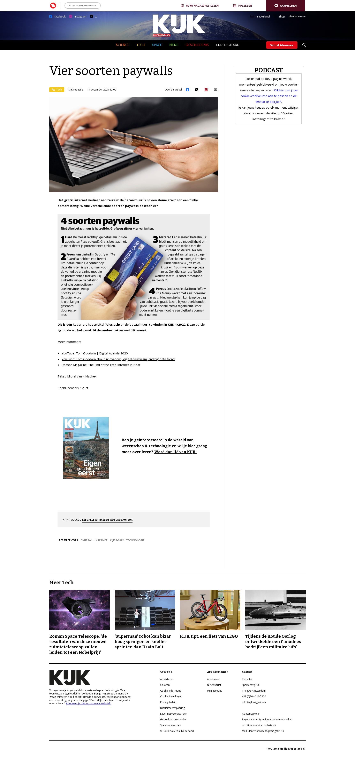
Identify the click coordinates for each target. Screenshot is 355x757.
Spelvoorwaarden (170, 725)
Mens (173, 45)
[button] (285, 5)
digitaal (86, 540)
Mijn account (214, 690)
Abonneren (213, 679)
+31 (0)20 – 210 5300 (254, 696)
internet (101, 540)
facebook (60, 16)
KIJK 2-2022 (117, 540)
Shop (282, 16)
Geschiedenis (197, 45)
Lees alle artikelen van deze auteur (107, 519)
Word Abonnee (281, 45)
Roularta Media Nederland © (286, 748)
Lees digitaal (227, 45)
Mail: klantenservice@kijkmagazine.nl (263, 731)
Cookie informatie (170, 690)
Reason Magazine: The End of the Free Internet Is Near (101, 365)
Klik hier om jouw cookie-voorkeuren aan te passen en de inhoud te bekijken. (269, 96)
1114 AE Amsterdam (254, 690)
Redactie (247, 679)
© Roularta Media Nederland (177, 731)
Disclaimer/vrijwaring (172, 708)
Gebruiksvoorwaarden (173, 719)
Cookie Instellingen (171, 696)
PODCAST (269, 70)
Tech (141, 45)
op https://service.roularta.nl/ (259, 725)
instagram (80, 16)
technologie (135, 540)
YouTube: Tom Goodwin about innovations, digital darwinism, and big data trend (118, 359)
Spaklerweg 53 (250, 685)
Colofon (165, 685)
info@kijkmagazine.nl (254, 702)
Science (122, 45)
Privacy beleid (168, 702)
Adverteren (166, 679)
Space (157, 45)
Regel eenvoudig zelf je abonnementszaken (267, 719)
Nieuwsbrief (263, 16)
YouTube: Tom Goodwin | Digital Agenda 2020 (95, 353)
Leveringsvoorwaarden (173, 713)
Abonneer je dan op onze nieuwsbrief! (88, 703)
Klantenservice (297, 16)
